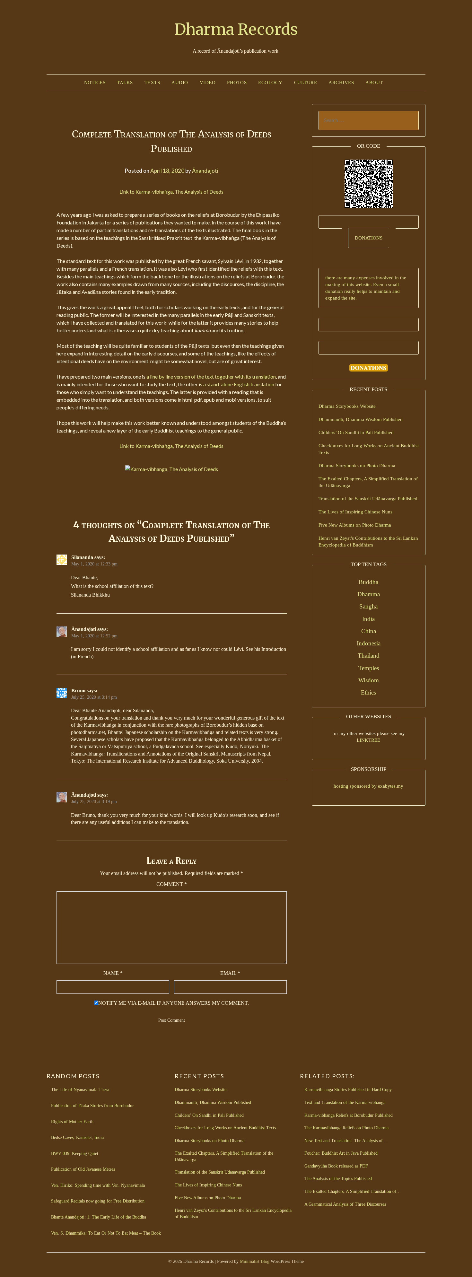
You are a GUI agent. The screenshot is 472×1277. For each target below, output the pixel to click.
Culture (305, 82)
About (374, 82)
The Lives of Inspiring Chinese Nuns (355, 511)
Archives (341, 82)
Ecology (270, 82)
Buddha (368, 582)
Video (208, 82)
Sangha (368, 606)
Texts (152, 82)
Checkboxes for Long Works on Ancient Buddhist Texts (225, 1127)
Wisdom (368, 680)
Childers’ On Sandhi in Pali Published (356, 432)
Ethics (368, 692)
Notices (95, 82)
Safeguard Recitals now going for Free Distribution (97, 1201)
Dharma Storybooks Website (347, 406)
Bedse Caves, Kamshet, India (77, 1137)
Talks (125, 82)
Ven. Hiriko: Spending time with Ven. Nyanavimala (98, 1185)
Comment (171, 884)
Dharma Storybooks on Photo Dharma (357, 465)
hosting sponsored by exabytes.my (368, 786)
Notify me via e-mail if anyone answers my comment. (173, 1003)
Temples (368, 668)
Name (113, 973)
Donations (368, 238)
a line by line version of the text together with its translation (211, 376)
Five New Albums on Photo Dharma (355, 525)
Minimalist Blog (254, 1261)
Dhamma (368, 594)
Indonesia (368, 643)
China (368, 631)
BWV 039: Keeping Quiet (74, 1153)
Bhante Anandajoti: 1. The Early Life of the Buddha (98, 1217)
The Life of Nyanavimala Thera (80, 1089)
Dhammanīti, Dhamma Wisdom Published (361, 419)
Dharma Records (236, 29)
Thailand (369, 655)
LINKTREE (368, 740)
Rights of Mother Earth (72, 1121)
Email (230, 973)
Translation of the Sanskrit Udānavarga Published (368, 498)
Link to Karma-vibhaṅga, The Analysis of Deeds (171, 191)
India (368, 619)
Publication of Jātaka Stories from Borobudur (92, 1105)
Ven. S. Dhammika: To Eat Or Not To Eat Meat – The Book (106, 1233)
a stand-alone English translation (238, 384)
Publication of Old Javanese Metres (83, 1169)
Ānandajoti (205, 170)
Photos (237, 82)
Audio (179, 82)
